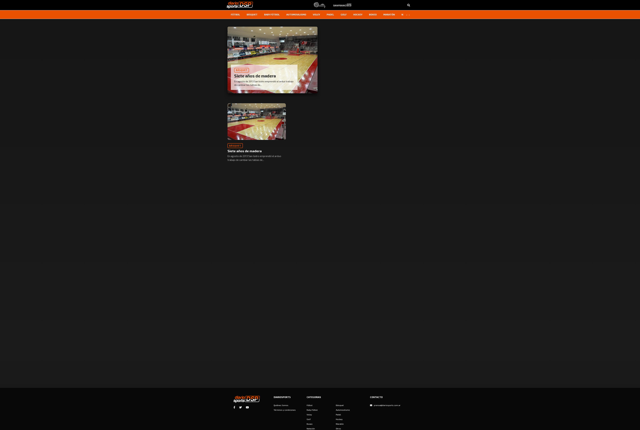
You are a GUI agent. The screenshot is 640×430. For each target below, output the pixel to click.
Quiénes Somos (281, 405)
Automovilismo (296, 14)
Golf (344, 14)
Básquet (252, 14)
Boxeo (373, 14)
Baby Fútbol (272, 14)
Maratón (389, 14)
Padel (330, 14)
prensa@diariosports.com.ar (387, 405)
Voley (316, 14)
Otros (338, 428)
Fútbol (235, 14)
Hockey (357, 14)
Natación (311, 428)
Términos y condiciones (285, 410)
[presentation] (407, 14)
